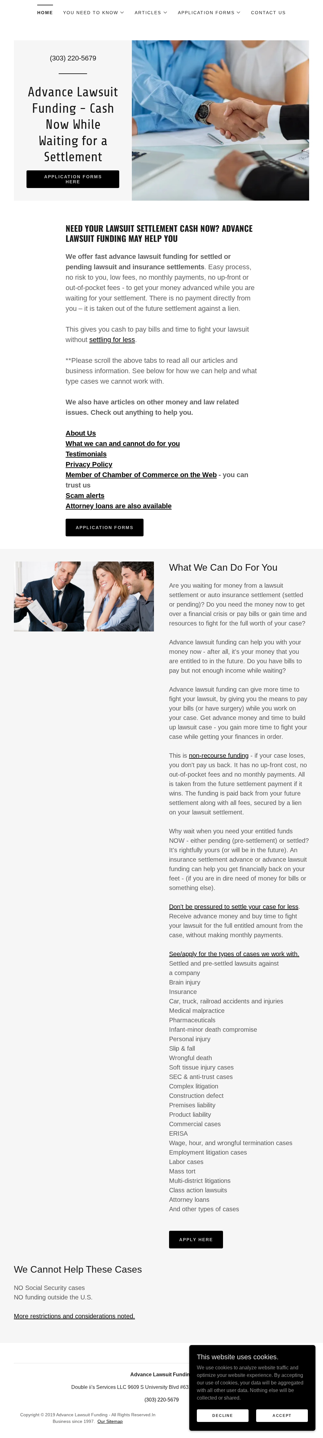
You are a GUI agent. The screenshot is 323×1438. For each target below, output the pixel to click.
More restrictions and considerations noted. (74, 1316)
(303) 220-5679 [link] (73, 58)
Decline (222, 1415)
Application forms (104, 527)
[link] (72, 159)
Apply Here (196, 1239)
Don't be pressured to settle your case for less (233, 906)
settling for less (112, 340)
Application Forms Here (73, 179)
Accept (282, 1415)
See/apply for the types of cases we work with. (234, 953)
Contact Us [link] (268, 12)
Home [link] (45, 12)
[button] (94, 12)
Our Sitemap (110, 1421)
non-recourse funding (219, 755)
